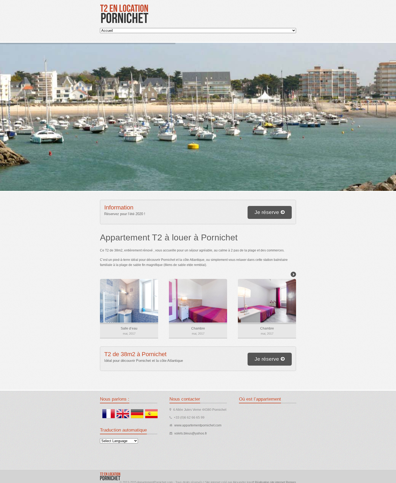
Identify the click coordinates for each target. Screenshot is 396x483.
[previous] (102, 274)
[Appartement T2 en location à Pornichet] (124, 13)
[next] (293, 274)
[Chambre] (198, 301)
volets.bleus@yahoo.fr (190, 433)
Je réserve (267, 212)
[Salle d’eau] (129, 301)
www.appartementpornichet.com (197, 425)
